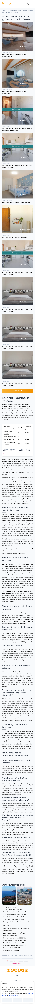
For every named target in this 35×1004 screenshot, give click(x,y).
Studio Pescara (9, 439)
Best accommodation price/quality (14, 933)
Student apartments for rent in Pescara (17, 912)
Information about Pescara (13, 909)
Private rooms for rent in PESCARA (14, 938)
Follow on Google (17, 963)
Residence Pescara (10, 436)
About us (17, 980)
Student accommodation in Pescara (16, 917)
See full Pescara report (10, 454)
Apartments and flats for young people (16, 928)
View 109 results (17, 390)
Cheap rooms (7, 931)
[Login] (27, 3)
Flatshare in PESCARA (10, 935)
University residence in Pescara (15, 919)
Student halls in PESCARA (11, 948)
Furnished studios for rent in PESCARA (15, 943)
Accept (28, 1000)
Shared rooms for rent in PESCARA (14, 940)
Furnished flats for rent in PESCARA (14, 945)
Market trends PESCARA (11, 950)
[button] (17, 36)
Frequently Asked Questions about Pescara (19, 922)
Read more (7, 1000)
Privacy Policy (13, 995)
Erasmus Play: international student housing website (17, 10)
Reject (17, 1000)
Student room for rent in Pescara (15, 914)
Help (17, 975)
